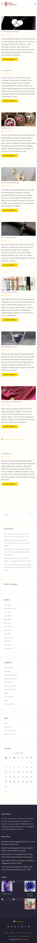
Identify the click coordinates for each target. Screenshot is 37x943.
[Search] (31, 514)
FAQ (18, 932)
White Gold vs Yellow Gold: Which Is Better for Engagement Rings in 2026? (17, 559)
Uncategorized (9, 704)
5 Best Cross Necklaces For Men (8, 237)
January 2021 (9, 648)
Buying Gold (8, 682)
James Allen (8, 697)
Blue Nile (7, 671)
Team (29, 932)
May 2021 (7, 641)
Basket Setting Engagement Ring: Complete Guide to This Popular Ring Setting (17, 543)
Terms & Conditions (23, 936)
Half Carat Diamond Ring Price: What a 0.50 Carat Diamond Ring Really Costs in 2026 (18, 567)
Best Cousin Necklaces (6, 70)
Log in (6, 723)
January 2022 (9, 637)
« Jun (6, 792)
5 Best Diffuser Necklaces (7, 128)
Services (23, 932)
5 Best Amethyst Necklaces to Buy (9, 347)
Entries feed (8, 727)
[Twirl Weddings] (10, 4)
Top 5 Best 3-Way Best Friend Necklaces (10, 32)
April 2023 (7, 623)
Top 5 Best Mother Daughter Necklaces (10, 183)
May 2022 (7, 630)
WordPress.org (9, 734)
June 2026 (8, 605)
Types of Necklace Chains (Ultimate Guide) (11, 402)
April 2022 (7, 634)
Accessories (8, 668)
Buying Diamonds (10, 675)
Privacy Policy (12, 936)
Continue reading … (9, 59)
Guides (6, 693)
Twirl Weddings (24, 939)
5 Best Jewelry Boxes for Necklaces (9, 292)
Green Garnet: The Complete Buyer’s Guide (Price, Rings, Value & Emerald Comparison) (17, 552)
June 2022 (8, 627)
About (6, 932)
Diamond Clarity (9, 686)
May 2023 (7, 619)
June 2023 (8, 616)
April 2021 (7, 645)
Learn (6, 700)
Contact (12, 932)
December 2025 (10, 608)
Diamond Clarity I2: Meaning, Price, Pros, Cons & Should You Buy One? (16, 535)
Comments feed (10, 730)
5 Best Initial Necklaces (6, 454)
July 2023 (7, 612)
